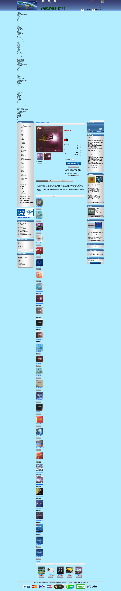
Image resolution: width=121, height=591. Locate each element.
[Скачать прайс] (95, 246)
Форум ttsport (23, 230)
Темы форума (67, 180)
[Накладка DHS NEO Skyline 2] (39, 277)
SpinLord (19, 74)
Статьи (18, 119)
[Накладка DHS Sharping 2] (39, 507)
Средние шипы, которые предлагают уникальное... (94, 193)
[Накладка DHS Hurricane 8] (39, 338)
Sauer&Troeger (20, 38)
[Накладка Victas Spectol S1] (60, 573)
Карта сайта (49, 2)
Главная (19, 12)
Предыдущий (39, 198)
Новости (19, 118)
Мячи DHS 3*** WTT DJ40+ (94, 238)
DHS (18, 17)
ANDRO (21, 246)
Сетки (18, 101)
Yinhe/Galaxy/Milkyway (22, 14)
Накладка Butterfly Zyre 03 (93, 198)
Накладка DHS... (39, 206)
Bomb (18, 21)
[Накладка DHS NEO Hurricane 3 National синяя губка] (39, 374)
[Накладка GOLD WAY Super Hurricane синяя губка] (39, 410)
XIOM (18, 82)
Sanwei (18, 19)
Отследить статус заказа (25, 236)
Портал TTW (22, 227)
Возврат (19, 115)
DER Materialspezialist (22, 41)
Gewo (18, 49)
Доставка (19, 114)
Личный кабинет (88, 9)
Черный (76, 155)
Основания (19, 63)
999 (20, 243)
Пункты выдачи (21, 265)
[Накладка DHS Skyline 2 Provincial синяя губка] (39, 555)
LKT (18, 18)
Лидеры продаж (92, 220)
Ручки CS (19, 96)
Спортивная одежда (21, 104)
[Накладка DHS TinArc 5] (39, 241)
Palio (18, 15)
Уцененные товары (21, 111)
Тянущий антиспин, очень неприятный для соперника (94, 197)
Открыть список (95, 262)
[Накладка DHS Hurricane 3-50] (39, 314)
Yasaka (18, 26)
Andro (18, 45)
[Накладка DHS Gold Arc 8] (39, 422)
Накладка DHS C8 (40, 447)
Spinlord (19, 32)
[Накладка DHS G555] (39, 470)
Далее (84, 570)
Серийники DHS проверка (25, 234)
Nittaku (18, 50)
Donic (18, 30)
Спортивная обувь (21, 106)
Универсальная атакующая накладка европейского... (94, 190)
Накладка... (38, 327)
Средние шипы (20, 60)
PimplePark (19, 53)
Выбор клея (22, 233)
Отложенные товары (94, 258)
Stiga (18, 36)
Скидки (90, 206)
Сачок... (51, 574)
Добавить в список (73, 166)
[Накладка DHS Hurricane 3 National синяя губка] (39, 386)
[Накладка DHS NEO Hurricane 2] (39, 289)
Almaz (21, 245)
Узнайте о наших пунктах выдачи (95, 254)
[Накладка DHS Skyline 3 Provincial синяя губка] (39, 543)
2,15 (77, 152)
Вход (101, 7)
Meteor (18, 34)
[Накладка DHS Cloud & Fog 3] (39, 434)
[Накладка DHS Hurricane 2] (39, 302)
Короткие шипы (20, 61)
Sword (18, 25)
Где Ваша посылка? (24, 217)
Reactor (19, 40)
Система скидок (21, 264)
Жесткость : (66, 144)
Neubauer (19, 76)
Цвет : (65, 153)
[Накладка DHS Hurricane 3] (40, 159)
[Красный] (65, 140)
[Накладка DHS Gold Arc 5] (39, 458)
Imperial (18, 31)
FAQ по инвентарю (24, 231)
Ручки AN (19, 95)
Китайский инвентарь (22, 257)
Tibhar (18, 46)
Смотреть (38, 208)
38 (77, 145)
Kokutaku (19, 27)
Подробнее (73, 175)
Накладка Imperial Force (93, 188)
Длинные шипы (20, 59)
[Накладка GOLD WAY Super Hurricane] (39, 326)
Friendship (19, 23)
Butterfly (19, 44)
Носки (18, 107)
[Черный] (67, 140)
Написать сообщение (43, 3)
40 (77, 148)
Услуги (18, 110)
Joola (18, 51)
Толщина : (66, 149)
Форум (18, 117)
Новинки (90, 174)
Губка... (69, 574)
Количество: (68, 159)
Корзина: (97, 9)
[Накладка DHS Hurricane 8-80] (39, 519)
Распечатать (40, 161)
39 (77, 147)
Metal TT (19, 52)
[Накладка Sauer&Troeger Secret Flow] (41, 573)
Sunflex (18, 54)
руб (102, 1)
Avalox (18, 57)
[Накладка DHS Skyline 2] (39, 265)
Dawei (18, 16)
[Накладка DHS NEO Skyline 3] (39, 205)
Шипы (18, 58)
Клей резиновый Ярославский (95, 237)
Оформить (98, 131)
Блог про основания (24, 225)
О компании (19, 112)
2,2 (77, 150)
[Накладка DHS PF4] (39, 253)
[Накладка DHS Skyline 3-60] (39, 398)
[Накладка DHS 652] (39, 229)
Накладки (19, 13)
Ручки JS (19, 97)
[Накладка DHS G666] (39, 482)
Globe (18, 20)
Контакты (19, 116)
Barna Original (20, 56)
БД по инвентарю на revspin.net (24, 224)
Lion (18, 35)
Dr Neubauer (20, 33)
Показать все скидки (95, 216)
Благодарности (21, 263)
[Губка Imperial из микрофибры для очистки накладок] (69, 573)
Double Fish (19, 37)
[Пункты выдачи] (95, 253)
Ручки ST (19, 98)
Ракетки (19, 99)
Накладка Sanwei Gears (98, 209)
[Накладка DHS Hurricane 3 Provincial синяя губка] (39, 362)
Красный (76, 154)
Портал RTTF (23, 228)
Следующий (38, 561)
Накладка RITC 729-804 (92, 195)
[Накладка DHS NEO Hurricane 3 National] (39, 217)
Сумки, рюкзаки (20, 108)
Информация (22, 253)
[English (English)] (91, 1)
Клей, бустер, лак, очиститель (24, 102)
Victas (18, 47)
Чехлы (18, 103)
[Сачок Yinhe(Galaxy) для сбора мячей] (50, 573)
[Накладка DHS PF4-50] (39, 495)
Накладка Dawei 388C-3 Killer (94, 191)
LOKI (18, 48)
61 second (19, 28)
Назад (36, 570)
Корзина (90, 122)
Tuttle (18, 24)
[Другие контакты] (52, 8)
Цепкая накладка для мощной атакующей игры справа (94, 200)
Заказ (18, 113)
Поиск (89, 171)
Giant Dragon (20, 29)
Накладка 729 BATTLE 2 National (94, 184)
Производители (22, 239)
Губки (18, 62)
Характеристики (54, 180)
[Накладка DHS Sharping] (39, 531)
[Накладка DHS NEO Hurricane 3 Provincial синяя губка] (39, 350)
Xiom (18, 43)
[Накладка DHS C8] (39, 446)
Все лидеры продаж (95, 240)
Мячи (18, 100)
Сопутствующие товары (22, 109)
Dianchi (18, 42)
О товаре (42, 180)
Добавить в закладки (55, 3)
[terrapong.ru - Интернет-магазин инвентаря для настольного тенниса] (28, 5)
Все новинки (95, 202)
